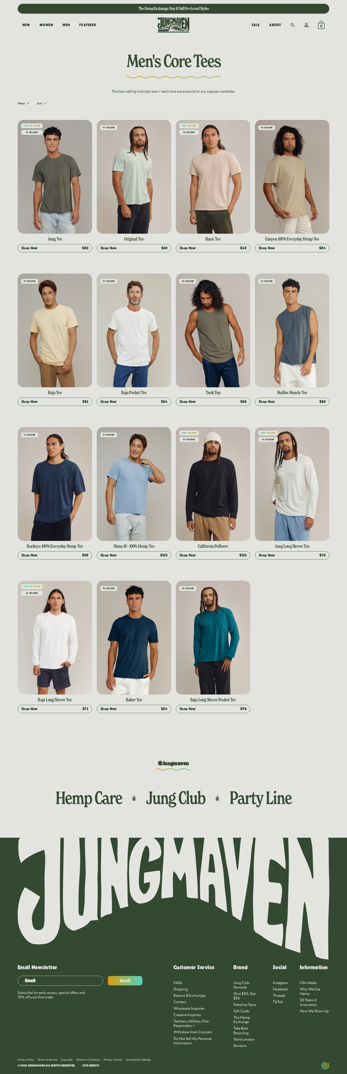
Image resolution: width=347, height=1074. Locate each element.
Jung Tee (55, 239)
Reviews (239, 1045)
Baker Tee (134, 699)
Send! (125, 980)
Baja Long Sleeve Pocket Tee (213, 699)
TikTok (278, 1001)
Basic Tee (213, 239)
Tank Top (213, 392)
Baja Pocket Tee (134, 392)
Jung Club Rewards (241, 984)
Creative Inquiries (187, 1014)
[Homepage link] (173, 25)
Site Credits (90, 1065)
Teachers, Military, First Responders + (191, 1023)
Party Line (260, 797)
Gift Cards (241, 1011)
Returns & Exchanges (190, 995)
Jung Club (175, 797)
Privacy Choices (113, 1059)
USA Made (308, 982)
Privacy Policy (26, 1059)
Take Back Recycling (241, 1030)
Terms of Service (47, 1059)
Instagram (280, 982)
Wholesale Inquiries (189, 1008)
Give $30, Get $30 (244, 995)
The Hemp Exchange (241, 1019)
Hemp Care (88, 797)
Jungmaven (36, 1065)
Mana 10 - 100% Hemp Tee (134, 546)
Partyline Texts (244, 1004)
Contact (180, 1001)
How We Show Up (314, 1011)
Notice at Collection (88, 1059)
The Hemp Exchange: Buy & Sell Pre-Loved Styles (173, 8)
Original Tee (134, 239)
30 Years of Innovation (308, 1002)
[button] (293, 25)
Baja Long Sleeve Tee (55, 699)
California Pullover (213, 546)
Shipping (181, 989)
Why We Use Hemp (310, 991)
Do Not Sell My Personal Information (193, 1040)
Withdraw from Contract (193, 1031)
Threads (279, 995)
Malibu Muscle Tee (292, 392)
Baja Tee (55, 392)
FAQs (178, 982)
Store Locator (243, 1039)
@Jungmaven (173, 763)
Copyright (67, 1059)
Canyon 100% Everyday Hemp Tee (292, 239)
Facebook (280, 989)
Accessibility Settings (138, 1059)
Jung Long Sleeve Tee (292, 546)
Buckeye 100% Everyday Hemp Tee (55, 546)
